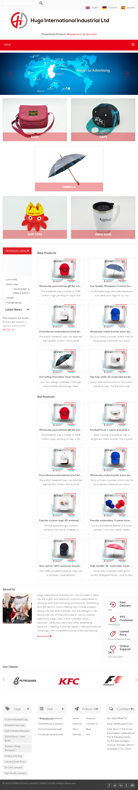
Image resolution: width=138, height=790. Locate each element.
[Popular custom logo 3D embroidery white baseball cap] (61, 504)
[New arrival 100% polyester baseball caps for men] (61, 550)
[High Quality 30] (111, 550)
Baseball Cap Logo (15, 725)
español (131, 7)
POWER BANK (14, 302)
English (95, 7)
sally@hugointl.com (123, 723)
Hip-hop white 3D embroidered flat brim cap (112, 376)
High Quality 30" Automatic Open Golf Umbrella (112, 565)
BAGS (35, 137)
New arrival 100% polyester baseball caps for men (61, 565)
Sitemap (77, 734)
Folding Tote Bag (13, 756)
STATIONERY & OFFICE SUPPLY (21, 291)
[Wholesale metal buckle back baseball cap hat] (111, 316)
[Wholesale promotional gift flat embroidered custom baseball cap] (61, 270)
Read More (43, 636)
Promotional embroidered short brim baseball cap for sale (61, 331)
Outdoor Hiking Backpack (12, 748)
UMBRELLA (69, 187)
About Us (77, 723)
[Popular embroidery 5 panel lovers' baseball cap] (111, 504)
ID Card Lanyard (13, 767)
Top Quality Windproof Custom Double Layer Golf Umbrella (112, 286)
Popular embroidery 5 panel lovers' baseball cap (112, 520)
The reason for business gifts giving (17, 318)
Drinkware (103, 234)
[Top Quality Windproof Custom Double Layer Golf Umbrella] (111, 270)
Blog (88, 729)
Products (90, 718)
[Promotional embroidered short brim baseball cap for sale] (61, 316)
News (75, 729)
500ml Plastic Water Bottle (15, 738)
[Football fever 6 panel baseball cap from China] (111, 414)
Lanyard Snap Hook (15, 761)
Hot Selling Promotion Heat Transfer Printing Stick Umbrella (61, 376)
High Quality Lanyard (15, 773)
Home (76, 718)
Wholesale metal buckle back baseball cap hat (112, 331)
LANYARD (11, 279)
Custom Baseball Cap (16, 719)
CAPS (103, 137)
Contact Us (92, 723)
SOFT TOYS (35, 234)
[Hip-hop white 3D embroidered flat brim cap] (111, 361)
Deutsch (112, 7)
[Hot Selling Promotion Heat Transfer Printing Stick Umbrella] (61, 361)
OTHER (10, 297)
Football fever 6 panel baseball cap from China (112, 429)
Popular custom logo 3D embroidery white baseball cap (61, 520)
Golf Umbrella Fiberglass (17, 730)
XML (88, 734)
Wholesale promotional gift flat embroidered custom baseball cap (61, 286)
